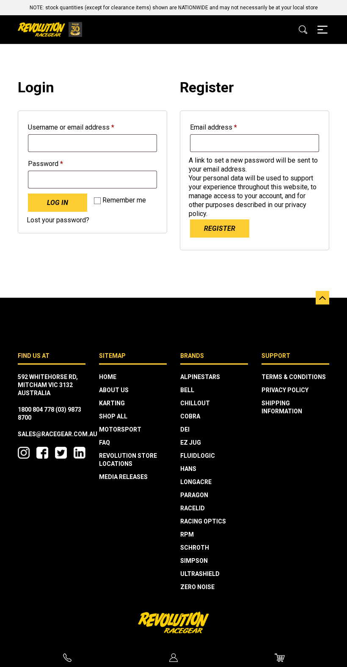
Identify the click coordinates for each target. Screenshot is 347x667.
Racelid (192, 508)
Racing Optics (203, 521)
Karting (112, 403)
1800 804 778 (36, 409)
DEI (185, 429)
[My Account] (173, 657)
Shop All (113, 416)
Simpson (194, 560)
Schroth (194, 547)
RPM (187, 534)
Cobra (190, 416)
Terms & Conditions (294, 377)
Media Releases (123, 476)
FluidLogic (197, 455)
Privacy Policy (285, 390)
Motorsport (120, 429)
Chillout (195, 403)
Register (219, 228)
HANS (188, 468)
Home (107, 377)
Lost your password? (58, 220)
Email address (226, 127)
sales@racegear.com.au (57, 434)
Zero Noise (197, 587)
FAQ (104, 442)
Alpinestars (200, 377)
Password (58, 163)
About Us (114, 390)
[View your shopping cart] (280, 657)
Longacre (196, 482)
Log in (57, 203)
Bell (187, 390)
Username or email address (84, 127)
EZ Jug (190, 442)
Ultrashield (200, 573)
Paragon (194, 495)
